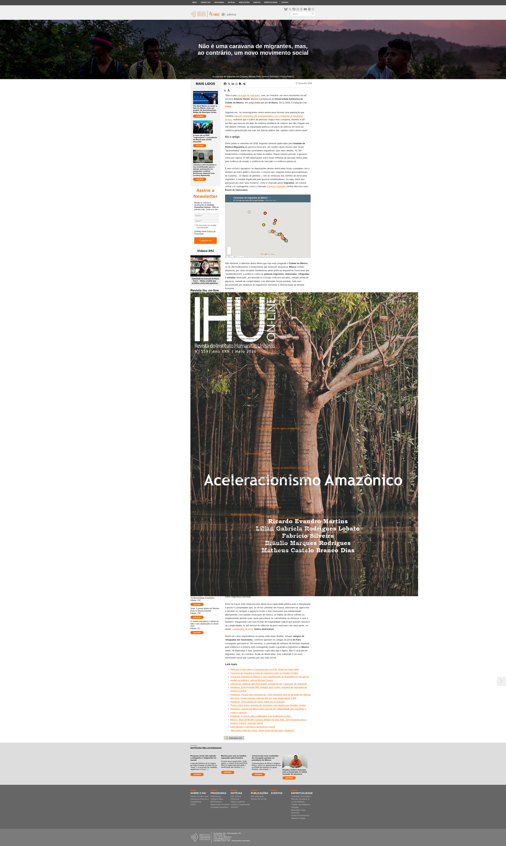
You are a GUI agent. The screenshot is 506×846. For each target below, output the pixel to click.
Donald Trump (274, 507)
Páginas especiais (238, 802)
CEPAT (193, 805)
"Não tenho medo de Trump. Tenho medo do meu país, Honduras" (262, 730)
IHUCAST (234, 807)
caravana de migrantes (248, 95)
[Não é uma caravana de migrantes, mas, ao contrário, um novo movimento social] (244, 83)
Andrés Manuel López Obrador (246, 514)
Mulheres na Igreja (298, 818)
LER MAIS (199, 116)
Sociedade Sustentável (219, 807)
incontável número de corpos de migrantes (279, 428)
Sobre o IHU (205, 2)
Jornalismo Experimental (240, 805)
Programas (219, 2)
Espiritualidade (270, 2)
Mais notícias (236, 796)
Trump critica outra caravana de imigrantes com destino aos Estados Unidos (268, 705)
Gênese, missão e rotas (199, 796)
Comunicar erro (234, 738)
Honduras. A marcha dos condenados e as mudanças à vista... (261, 716)
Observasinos (216, 796)
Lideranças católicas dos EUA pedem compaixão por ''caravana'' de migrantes (268, 684)
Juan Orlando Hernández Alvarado (288, 518)
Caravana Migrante (276, 186)
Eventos (256, 2)
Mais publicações (257, 796)
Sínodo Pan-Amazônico (300, 815)
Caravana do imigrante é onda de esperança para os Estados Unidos (264, 673)
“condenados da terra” (242, 629)
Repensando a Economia (220, 805)
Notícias (231, 2)
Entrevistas (235, 799)
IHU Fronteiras (216, 802)
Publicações (244, 2)
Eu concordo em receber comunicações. (206, 226)
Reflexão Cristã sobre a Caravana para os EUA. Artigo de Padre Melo (264, 669)
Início (194, 2)
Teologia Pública (217, 799)
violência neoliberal (254, 453)
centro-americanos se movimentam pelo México (285, 467)
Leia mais (197, 604)
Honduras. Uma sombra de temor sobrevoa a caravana (257, 702)
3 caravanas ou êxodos (250, 303)
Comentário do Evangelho (301, 796)
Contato (284, 2)
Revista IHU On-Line (259, 799)
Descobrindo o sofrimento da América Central (252, 727)
